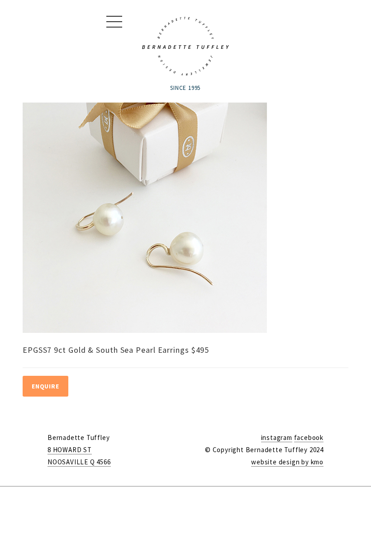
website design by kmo (287, 462)
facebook (308, 437)
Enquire (45, 386)
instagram (276, 437)
